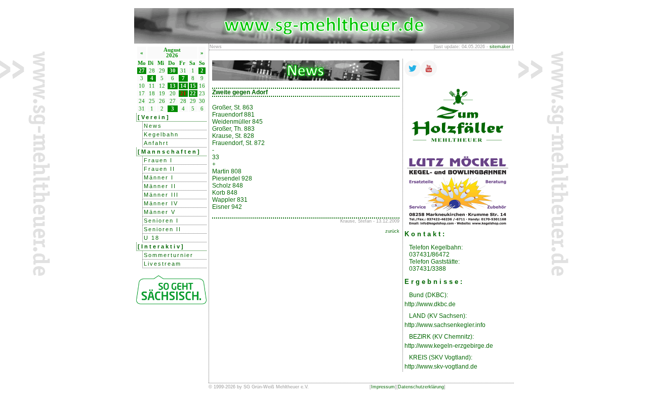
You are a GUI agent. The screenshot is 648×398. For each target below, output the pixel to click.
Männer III (161, 195)
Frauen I (158, 160)
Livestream (162, 264)
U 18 (151, 238)
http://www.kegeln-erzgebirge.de (448, 345)
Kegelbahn (161, 134)
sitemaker (500, 46)
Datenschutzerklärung (421, 386)
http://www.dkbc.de (430, 304)
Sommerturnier (168, 255)
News (153, 126)
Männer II (160, 186)
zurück (392, 231)
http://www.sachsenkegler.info (444, 325)
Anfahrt (156, 143)
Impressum (383, 386)
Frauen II (159, 169)
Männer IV (161, 203)
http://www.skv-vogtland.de (440, 366)
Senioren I (161, 221)
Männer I (159, 177)
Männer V (160, 212)
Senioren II (162, 229)
